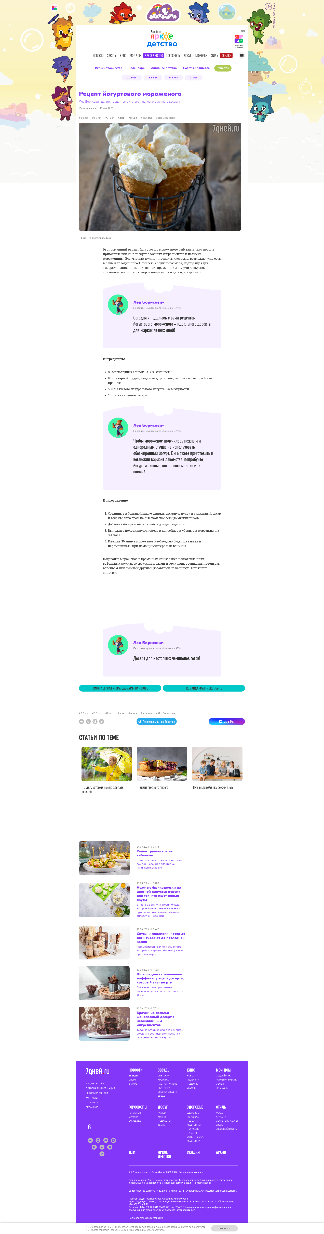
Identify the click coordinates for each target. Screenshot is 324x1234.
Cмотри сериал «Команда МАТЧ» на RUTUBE (120, 688)
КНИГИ (162, 1116)
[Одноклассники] (98, 1140)
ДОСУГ (163, 1107)
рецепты (147, 117)
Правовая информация (100, 1088)
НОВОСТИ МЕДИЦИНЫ (194, 1122)
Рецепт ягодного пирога (153, 787)
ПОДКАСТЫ (164, 1120)
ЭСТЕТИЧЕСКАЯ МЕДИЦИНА (196, 1138)
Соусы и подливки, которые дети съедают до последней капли (161, 938)
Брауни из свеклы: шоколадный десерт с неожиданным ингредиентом (155, 1019)
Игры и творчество (108, 68)
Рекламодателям (97, 1093)
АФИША (162, 1112)
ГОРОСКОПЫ (138, 1107)
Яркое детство (154, 55)
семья (133, 117)
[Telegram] (109, 1147)
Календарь (137, 68)
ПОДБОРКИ (193, 1083)
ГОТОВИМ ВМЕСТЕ (226, 1079)
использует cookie (131, 1227)
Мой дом (135, 55)
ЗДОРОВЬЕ (195, 1107)
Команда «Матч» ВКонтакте (204, 688)
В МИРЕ (133, 1083)
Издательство (95, 1083)
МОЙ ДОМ (223, 1070)
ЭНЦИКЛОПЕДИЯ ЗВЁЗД (167, 1093)
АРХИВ (221, 1152)
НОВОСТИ (136, 1070)
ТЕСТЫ (161, 1124)
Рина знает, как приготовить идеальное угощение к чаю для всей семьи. (160, 991)
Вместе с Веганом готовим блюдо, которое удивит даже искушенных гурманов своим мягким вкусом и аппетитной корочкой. (158, 910)
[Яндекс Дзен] (101, 1147)
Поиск (242, 30)
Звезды (111, 55)
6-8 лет (173, 77)
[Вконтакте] (90, 1140)
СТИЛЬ (221, 1107)
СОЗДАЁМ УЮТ (224, 1075)
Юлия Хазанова (88, 108)
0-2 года (132, 77)
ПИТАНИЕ (192, 1133)
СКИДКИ (193, 1152)
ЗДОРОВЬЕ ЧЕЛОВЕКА (193, 1114)
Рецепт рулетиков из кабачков (155, 853)
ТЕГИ (132, 1152)
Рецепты (223, 68)
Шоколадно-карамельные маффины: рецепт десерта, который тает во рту (160, 978)
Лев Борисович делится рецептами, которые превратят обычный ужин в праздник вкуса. (160, 950)
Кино (123, 55)
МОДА (219, 1112)
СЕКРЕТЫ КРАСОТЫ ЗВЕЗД (227, 1122)
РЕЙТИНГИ (164, 1087)
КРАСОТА (221, 1116)
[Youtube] (105, 1140)
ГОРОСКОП (135, 1112)
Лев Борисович (166, 117)
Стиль (214, 55)
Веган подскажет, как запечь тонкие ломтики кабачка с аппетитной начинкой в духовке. (160, 864)
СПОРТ (132, 1079)
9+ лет (193, 77)
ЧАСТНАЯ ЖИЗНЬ (167, 1083)
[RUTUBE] (94, 1147)
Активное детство (164, 68)
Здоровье (201, 55)
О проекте (92, 1102)
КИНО (191, 1070)
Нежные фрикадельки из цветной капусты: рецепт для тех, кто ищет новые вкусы (159, 894)
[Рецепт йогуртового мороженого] (101, 721)
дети (122, 117)
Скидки (226, 55)
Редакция (92, 1107)
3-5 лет (153, 77)
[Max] (113, 1140)
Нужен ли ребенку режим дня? (213, 787)
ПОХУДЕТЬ (193, 1129)
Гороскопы (173, 55)
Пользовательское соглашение (146, 1218)
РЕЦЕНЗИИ (193, 1079)
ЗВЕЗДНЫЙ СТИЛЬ (226, 1129)
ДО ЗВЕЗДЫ (135, 1120)
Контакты (92, 1097)
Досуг (187, 55)
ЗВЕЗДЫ (133, 1075)
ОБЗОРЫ (191, 1087)
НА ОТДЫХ (222, 1087)
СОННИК (133, 1116)
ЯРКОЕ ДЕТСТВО (164, 1154)
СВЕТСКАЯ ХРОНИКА (164, 1077)
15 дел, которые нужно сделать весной (103, 789)
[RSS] (101, 1153)
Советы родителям (196, 68)
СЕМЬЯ (220, 1083)
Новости (98, 55)
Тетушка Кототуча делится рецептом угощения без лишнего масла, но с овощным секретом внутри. (160, 1033)
